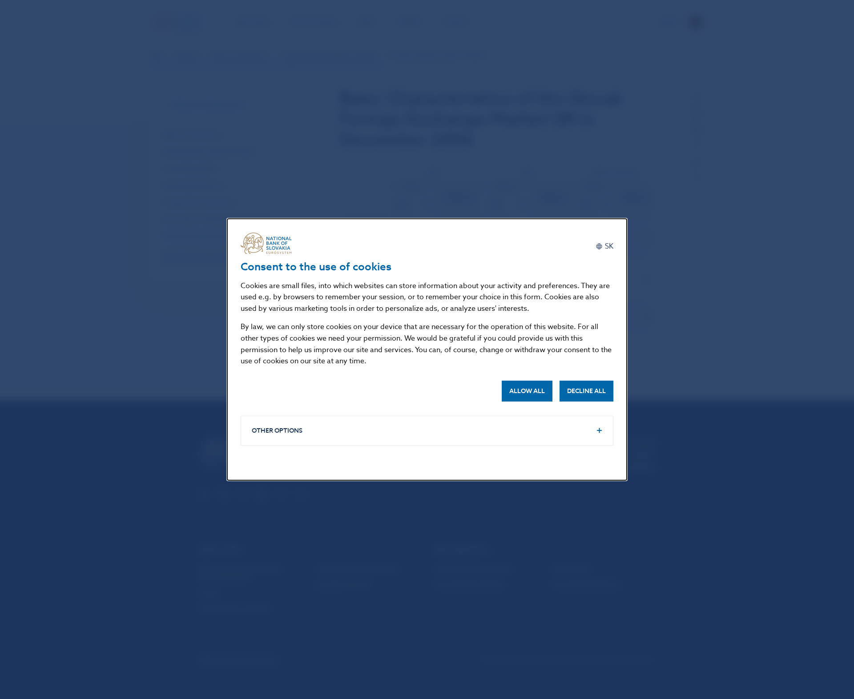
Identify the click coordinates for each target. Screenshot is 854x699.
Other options (277, 430)
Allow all (527, 391)
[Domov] (269, 243)
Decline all (586, 391)
